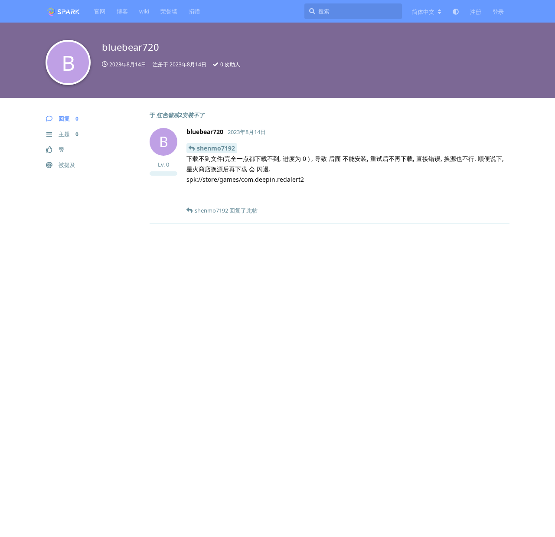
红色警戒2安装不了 (181, 115)
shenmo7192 (216, 148)
